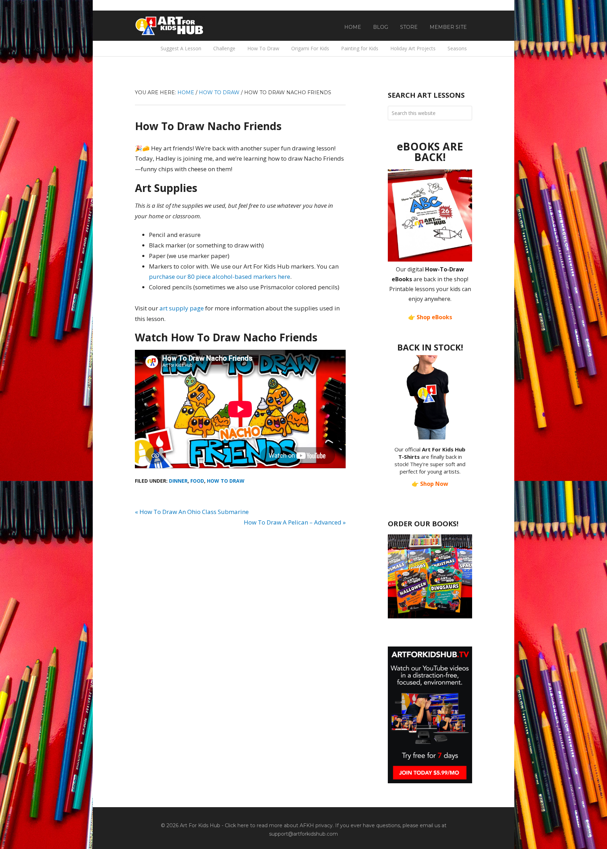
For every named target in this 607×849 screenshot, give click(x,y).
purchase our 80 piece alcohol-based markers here (219, 276)
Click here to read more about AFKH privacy (279, 825)
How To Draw (225, 480)
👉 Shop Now (430, 484)
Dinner (178, 480)
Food (197, 480)
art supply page (181, 308)
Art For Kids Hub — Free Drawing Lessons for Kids (170, 26)
